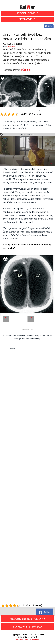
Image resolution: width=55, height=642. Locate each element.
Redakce (11, 46)
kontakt (19, 640)
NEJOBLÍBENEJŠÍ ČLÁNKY (27, 618)
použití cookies (32, 640)
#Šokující (26, 69)
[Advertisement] (27, 476)
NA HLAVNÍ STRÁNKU (27, 626)
